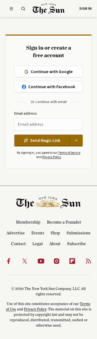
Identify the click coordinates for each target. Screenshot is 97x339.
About (55, 244)
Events (37, 233)
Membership (28, 222)
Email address (25, 113)
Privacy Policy (51, 157)
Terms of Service (69, 152)
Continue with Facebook (51, 87)
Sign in (85, 8)
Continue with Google (52, 72)
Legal (37, 244)
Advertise (15, 233)
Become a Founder (64, 222)
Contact (18, 244)
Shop (55, 233)
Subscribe (76, 244)
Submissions (79, 233)
